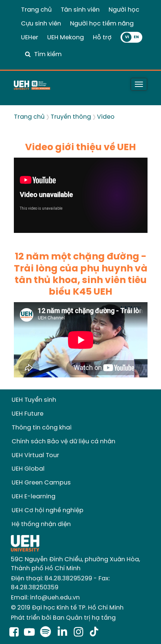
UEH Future (27, 414)
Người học (124, 10)
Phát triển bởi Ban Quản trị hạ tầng (63, 618)
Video (106, 117)
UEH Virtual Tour (35, 455)
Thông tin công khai (42, 428)
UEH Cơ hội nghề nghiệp (47, 510)
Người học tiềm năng (102, 24)
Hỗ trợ (102, 37)
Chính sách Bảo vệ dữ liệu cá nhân (63, 441)
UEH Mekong (65, 37)
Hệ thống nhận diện (41, 524)
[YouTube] (29, 632)
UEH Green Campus (41, 483)
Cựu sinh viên (41, 24)
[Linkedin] (64, 632)
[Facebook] (14, 632)
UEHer (29, 37)
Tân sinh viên (80, 10)
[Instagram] (80, 632)
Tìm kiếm (48, 54)
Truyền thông (71, 117)
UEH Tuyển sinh (34, 400)
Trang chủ (36, 10)
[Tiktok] (94, 632)
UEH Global (28, 469)
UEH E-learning (33, 496)
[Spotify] (47, 632)
